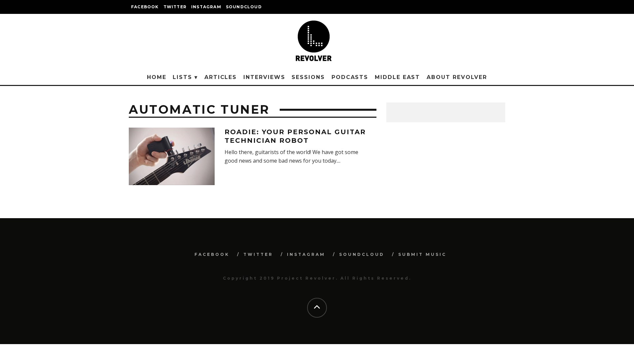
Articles (220, 77)
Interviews (264, 77)
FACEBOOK (145, 6)
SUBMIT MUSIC (422, 254)
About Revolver (457, 77)
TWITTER (175, 6)
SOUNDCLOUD (244, 6)
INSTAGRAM (206, 6)
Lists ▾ (185, 77)
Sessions (308, 77)
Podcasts (350, 77)
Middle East (397, 77)
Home (156, 77)
